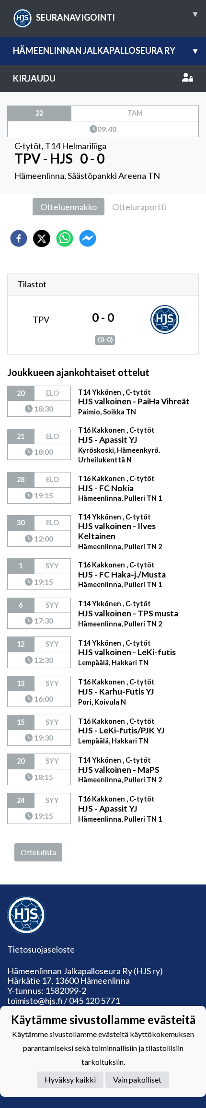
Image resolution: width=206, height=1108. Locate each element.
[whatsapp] (64, 238)
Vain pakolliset (137, 1079)
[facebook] (18, 238)
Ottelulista (38, 852)
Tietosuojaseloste (41, 949)
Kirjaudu (34, 78)
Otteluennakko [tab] (68, 206)
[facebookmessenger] (87, 238)
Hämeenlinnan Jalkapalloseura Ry (105, 50)
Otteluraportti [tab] (139, 206)
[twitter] (41, 238)
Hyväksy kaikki (70, 1079)
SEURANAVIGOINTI (116, 15)
